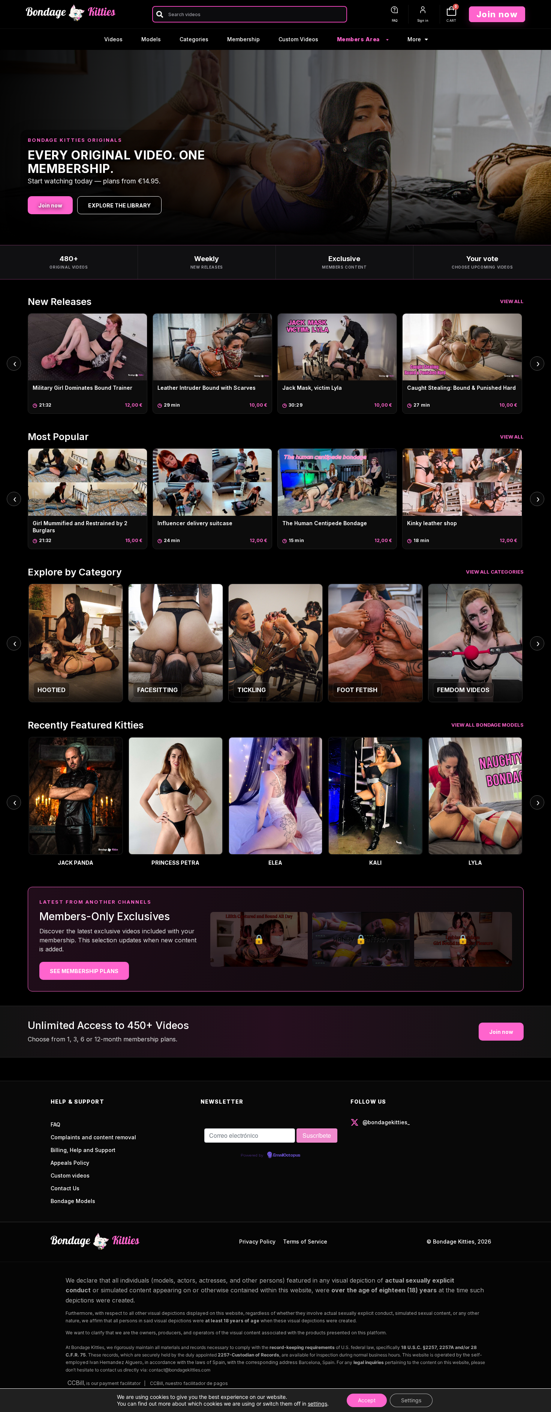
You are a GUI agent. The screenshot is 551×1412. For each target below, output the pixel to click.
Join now (50, 205)
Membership (243, 39)
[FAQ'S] (394, 9)
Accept (367, 1400)
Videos (113, 39)
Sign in (422, 21)
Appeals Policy (70, 1163)
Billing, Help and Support (83, 1150)
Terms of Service (305, 1241)
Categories (194, 39)
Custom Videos (298, 39)
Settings (411, 1400)
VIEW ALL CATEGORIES (495, 572)
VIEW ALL (512, 301)
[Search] (159, 14)
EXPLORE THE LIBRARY (119, 205)
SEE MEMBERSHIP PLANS (84, 971)
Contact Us (65, 1188)
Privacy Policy (257, 1241)
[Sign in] (422, 9)
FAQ (394, 21)
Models (151, 39)
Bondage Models (73, 1201)
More (414, 39)
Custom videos (70, 1175)
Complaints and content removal (93, 1137)
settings (317, 1403)
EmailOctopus (286, 1155)
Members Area (358, 39)
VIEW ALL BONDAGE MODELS (487, 725)
